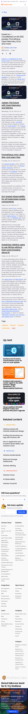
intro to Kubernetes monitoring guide (12, 301)
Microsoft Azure (5, 598)
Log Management (20, 555)
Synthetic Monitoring (7, 562)
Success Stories (19, 624)
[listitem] (5, 325)
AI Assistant (4, 535)
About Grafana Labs (20, 614)
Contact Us (18, 626)
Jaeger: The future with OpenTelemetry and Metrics (11, 105)
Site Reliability (19, 553)
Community (4, 619)
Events (3, 621)
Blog (5, 12)
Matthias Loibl (17, 218)
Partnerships (18, 619)
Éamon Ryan (8, 279)
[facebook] (6, 54)
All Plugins (4, 591)
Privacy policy (19, 516)
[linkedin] (10, 54)
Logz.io (23, 126)
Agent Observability (6, 538)
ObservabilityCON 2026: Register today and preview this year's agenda (14, 409)
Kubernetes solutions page (9, 309)
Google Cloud (5, 596)
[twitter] (3, 54)
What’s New (4, 576)
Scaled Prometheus (20, 546)
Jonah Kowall (12, 126)
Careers (17, 616)
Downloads (18, 593)
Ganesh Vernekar (10, 164)
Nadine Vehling (11, 216)
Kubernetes (4, 601)
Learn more (22, 1)
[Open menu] (25, 4)
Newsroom (18, 621)
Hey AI (17, 636)
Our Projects (18, 588)
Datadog (3, 603)
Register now (12, 711)
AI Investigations (5, 574)
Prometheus (13, 171)
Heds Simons (19, 279)
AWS (2, 593)
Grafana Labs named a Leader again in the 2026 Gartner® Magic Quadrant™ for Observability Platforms (13, 384)
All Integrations (5, 588)
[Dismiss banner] (26, 690)
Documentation (5, 614)
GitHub (17, 591)
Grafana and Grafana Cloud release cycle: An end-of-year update (12, 360)
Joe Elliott (19, 122)
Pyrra (14, 208)
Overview (3, 526)
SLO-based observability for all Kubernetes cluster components (14, 199)
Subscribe (21, 512)
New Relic (4, 606)
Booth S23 (21, 79)
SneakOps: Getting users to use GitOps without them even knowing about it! (13, 248)
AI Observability (19, 526)
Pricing (3, 528)
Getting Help (18, 629)
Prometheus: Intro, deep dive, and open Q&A (13, 156)
